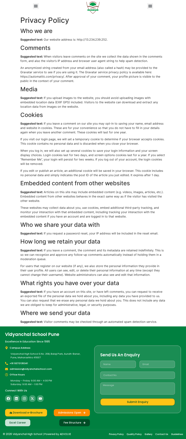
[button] (36, 6)
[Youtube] (40, 398)
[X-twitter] (32, 398)
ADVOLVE (65, 434)
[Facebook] (8, 398)
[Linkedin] (16, 398)
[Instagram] (24, 398)
